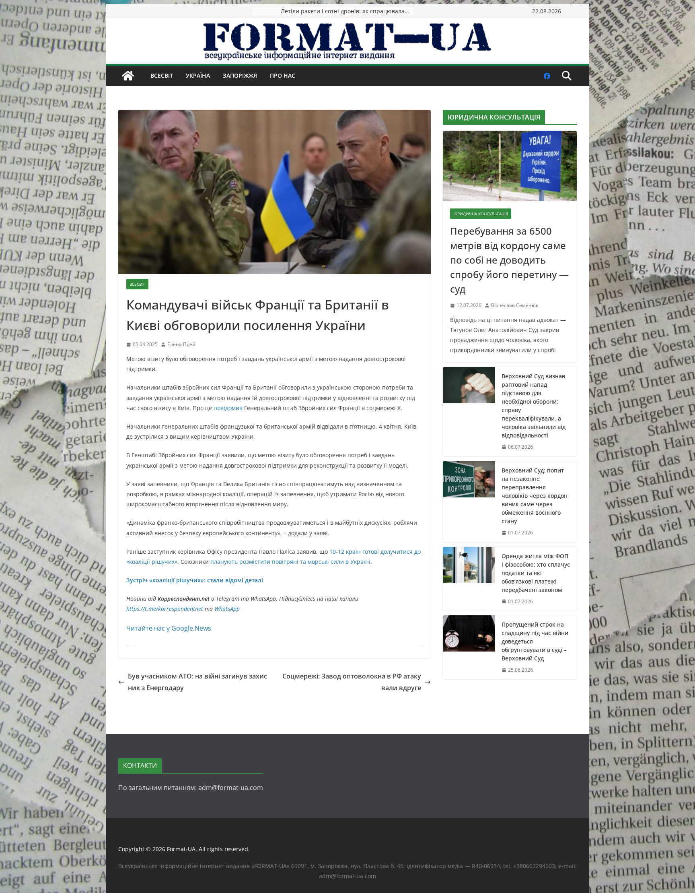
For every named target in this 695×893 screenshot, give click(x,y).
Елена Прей (181, 344)
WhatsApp (227, 609)
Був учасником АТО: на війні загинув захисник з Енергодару (197, 682)
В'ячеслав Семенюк (514, 305)
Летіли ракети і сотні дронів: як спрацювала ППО (347, 11)
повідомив (228, 408)
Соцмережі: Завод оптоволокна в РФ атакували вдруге (351, 682)
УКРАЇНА (198, 75)
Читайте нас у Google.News (168, 628)
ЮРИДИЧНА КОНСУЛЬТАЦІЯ (480, 214)
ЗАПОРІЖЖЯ (240, 75)
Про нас (282, 75)
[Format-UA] (127, 75)
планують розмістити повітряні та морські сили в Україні (290, 561)
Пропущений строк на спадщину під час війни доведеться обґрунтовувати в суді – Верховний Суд (535, 641)
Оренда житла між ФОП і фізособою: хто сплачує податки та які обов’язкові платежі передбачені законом (536, 573)
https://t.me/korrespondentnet (164, 609)
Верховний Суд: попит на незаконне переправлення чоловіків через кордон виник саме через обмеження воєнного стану (535, 495)
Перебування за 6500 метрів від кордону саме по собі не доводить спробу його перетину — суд (509, 259)
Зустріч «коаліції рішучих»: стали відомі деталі (194, 580)
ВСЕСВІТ (161, 75)
